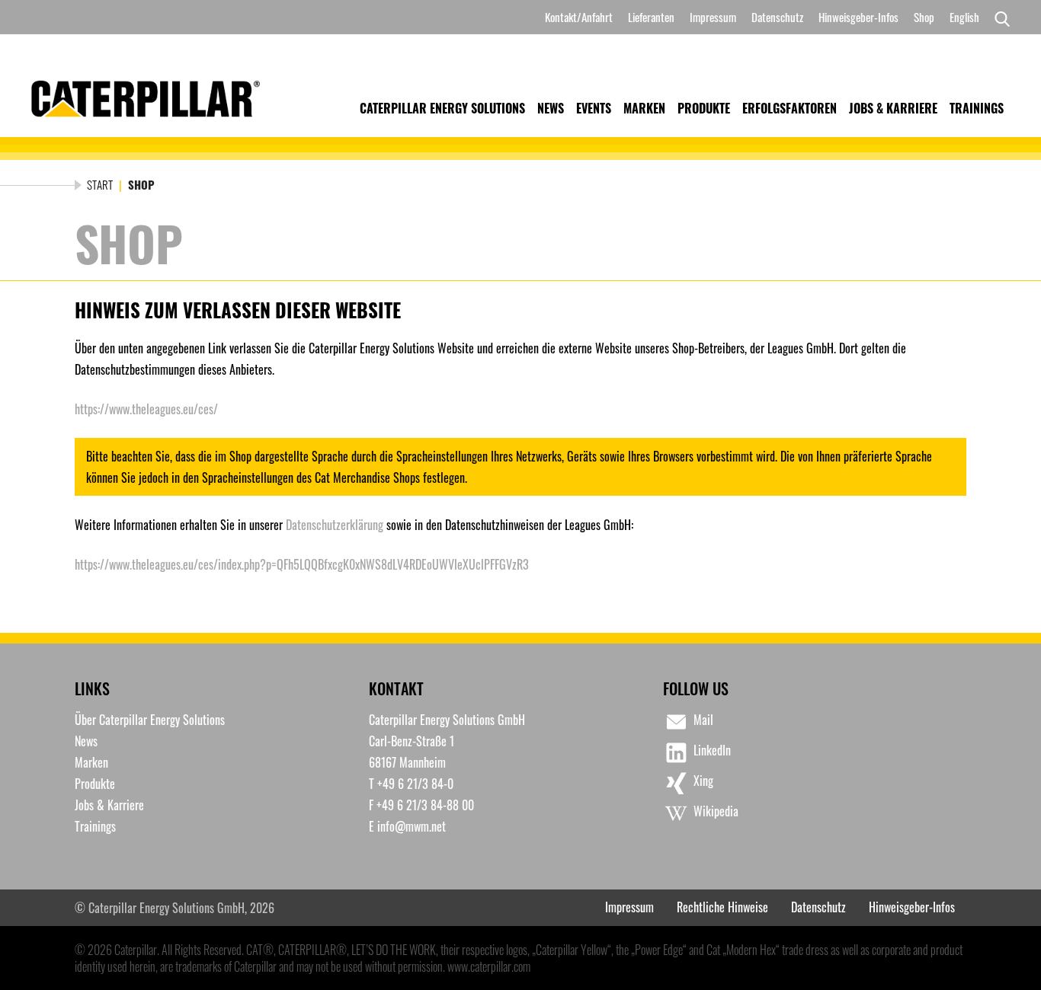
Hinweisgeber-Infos (858, 16)
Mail (703, 720)
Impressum (713, 16)
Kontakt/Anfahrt (579, 16)
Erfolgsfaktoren (789, 108)
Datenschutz (777, 16)
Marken (644, 108)
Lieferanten (651, 16)
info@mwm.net (411, 826)
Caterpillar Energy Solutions (442, 108)
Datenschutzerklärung (334, 525)
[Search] (998, 17)
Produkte (703, 108)
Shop (924, 16)
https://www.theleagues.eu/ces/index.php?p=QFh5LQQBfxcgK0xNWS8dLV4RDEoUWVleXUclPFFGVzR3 (302, 564)
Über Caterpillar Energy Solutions (150, 720)
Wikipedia (715, 811)
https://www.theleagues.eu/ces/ (146, 409)
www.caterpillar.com (488, 966)
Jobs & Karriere (893, 108)
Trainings (977, 108)
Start (100, 184)
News (550, 108)
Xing (703, 780)
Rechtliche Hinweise (722, 907)
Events (593, 108)
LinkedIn (712, 750)
